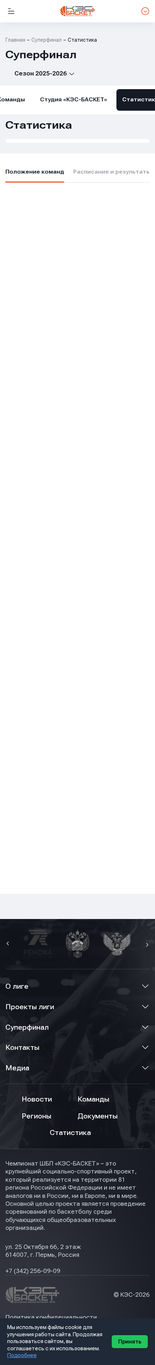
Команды (93, 1099)
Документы (98, 1116)
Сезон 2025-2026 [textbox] (40, 73)
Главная (15, 40)
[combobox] (40, 73)
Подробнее (22, 1355)
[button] (8, 944)
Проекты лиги (29, 1007)
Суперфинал (27, 1027)
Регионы (36, 1116)
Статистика (70, 1133)
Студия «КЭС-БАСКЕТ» (73, 99)
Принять (129, 1342)
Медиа (17, 1068)
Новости (37, 1099)
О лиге (16, 986)
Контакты (22, 1047)
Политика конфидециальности (51, 1317)
